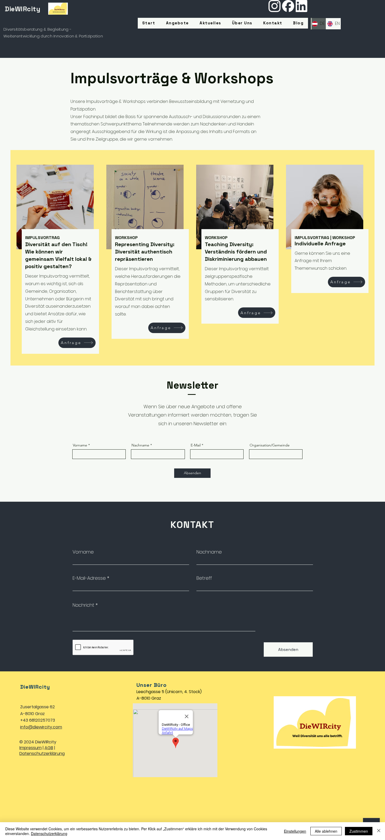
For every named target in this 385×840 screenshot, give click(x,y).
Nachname (140, 445)
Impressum (30, 748)
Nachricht (83, 605)
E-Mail (196, 445)
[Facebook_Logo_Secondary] (288, 6)
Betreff (204, 578)
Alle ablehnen (326, 831)
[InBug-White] (302, 6)
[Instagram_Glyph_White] (274, 6)
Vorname (80, 445)
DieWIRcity (22, 9)
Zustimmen (358, 831)
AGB (49, 748)
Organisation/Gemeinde (270, 445)
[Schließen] (379, 831)
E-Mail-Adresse (89, 578)
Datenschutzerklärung (42, 753)
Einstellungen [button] (295, 831)
